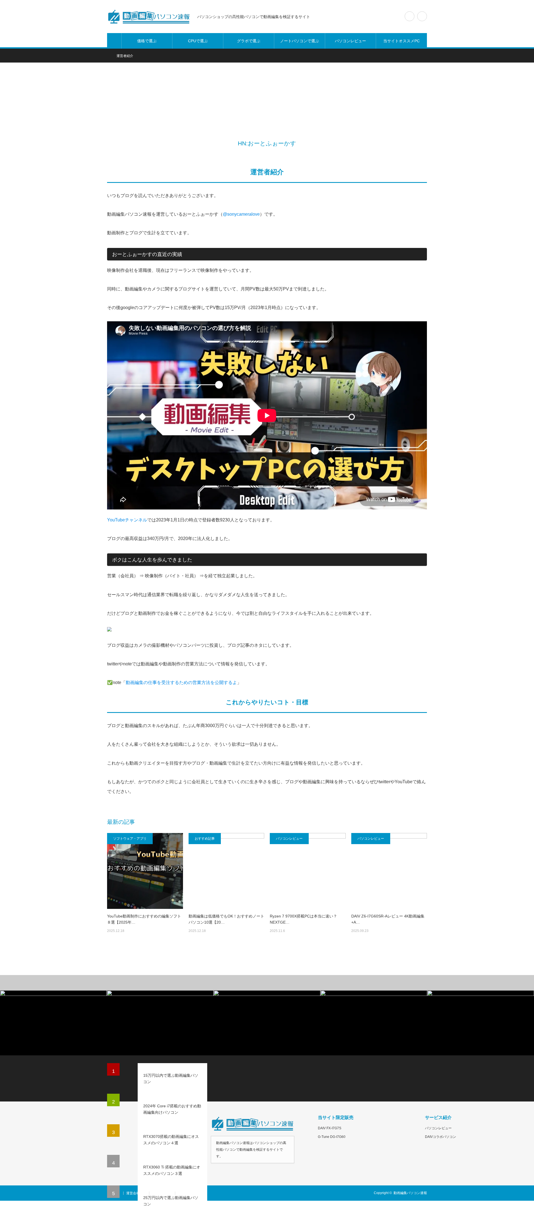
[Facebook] (263, 154)
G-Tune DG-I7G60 (331, 1137)
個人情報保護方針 (191, 1193)
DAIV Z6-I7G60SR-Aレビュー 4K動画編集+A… (387, 919)
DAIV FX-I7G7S (329, 1128)
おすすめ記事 (205, 838)
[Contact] (279, 154)
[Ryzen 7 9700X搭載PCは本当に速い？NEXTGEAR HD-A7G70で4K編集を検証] (308, 871)
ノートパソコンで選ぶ (299, 41)
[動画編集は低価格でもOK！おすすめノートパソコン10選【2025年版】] (226, 871)
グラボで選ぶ (248, 41)
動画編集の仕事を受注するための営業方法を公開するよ (181, 682)
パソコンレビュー (350, 41)
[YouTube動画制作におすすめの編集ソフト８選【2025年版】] (145, 871)
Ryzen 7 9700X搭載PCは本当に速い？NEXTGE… (303, 919)
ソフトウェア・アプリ (130, 838)
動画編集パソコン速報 (410, 1193)
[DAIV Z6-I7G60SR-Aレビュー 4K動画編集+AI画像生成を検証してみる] (389, 871)
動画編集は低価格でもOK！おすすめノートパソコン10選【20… (226, 919)
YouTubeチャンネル (127, 520)
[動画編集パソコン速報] (149, 16)
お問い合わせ (162, 1193)
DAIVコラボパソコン (440, 1137)
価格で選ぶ (147, 41)
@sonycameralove (241, 214)
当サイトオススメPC (401, 41)
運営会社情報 (136, 1193)
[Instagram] (271, 154)
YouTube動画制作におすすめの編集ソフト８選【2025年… (144, 919)
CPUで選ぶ (198, 41)
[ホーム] (114, 41)
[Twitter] (254, 154)
